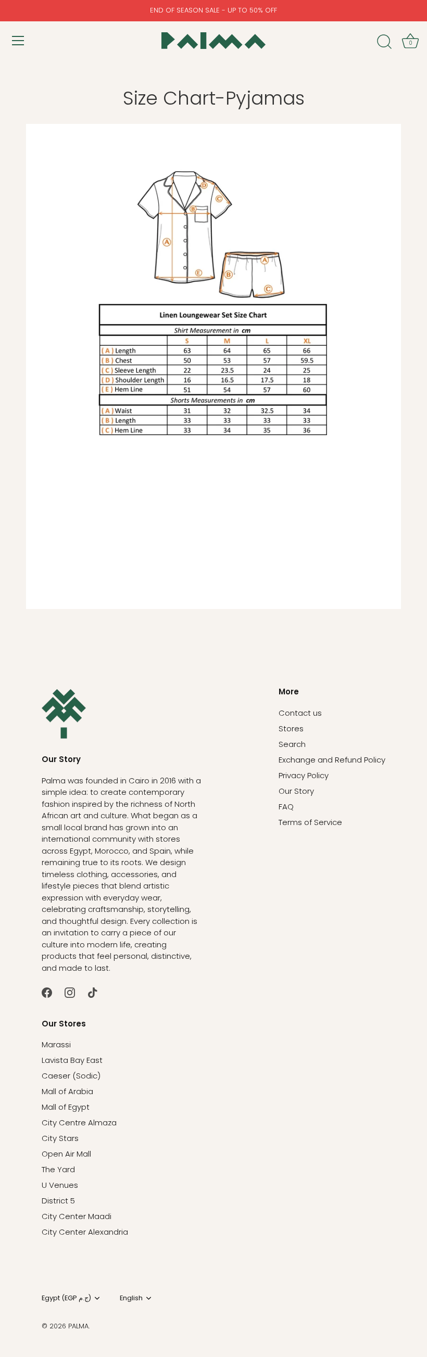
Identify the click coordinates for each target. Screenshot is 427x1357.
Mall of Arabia (67, 1091)
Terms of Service (310, 822)
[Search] (384, 42)
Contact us (300, 712)
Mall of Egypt (66, 1106)
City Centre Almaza (79, 1122)
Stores (291, 728)
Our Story (296, 790)
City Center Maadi (76, 1216)
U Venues (60, 1185)
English (131, 1298)
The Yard (58, 1169)
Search (292, 744)
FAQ (286, 806)
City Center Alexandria (85, 1231)
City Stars (60, 1138)
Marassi (56, 1044)
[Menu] (18, 40)
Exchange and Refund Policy (332, 759)
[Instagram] (70, 991)
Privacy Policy (304, 775)
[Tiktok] (92, 991)
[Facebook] (47, 991)
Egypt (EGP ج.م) (66, 1298)
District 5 (58, 1200)
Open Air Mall (66, 1153)
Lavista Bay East (72, 1060)
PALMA (78, 1326)
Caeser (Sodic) (71, 1075)
